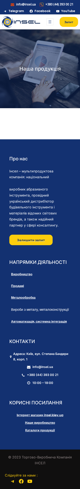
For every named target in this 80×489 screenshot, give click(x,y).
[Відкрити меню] (49, 21)
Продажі (17, 286)
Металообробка (23, 297)
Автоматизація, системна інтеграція (39, 321)
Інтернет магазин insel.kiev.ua (40, 415)
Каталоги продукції (40, 430)
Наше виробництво (40, 423)
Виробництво (21, 274)
